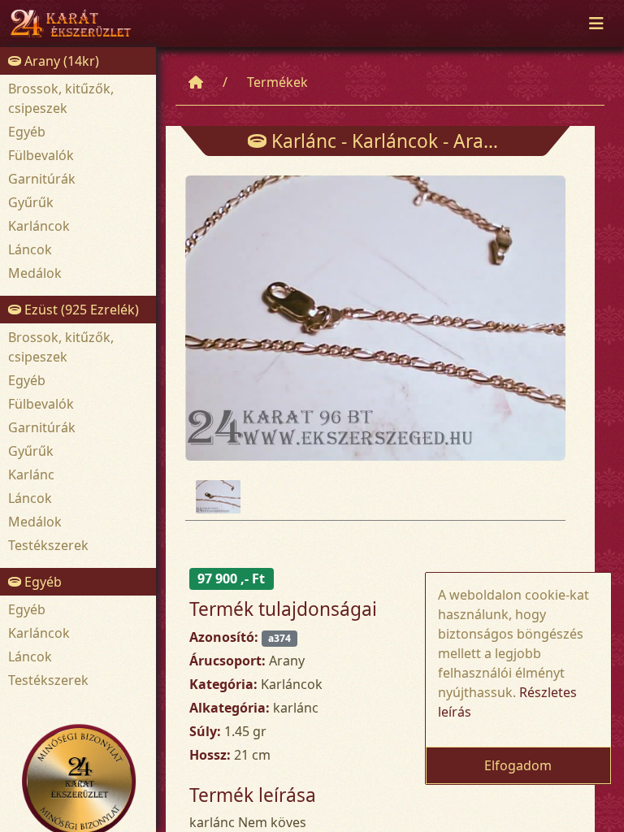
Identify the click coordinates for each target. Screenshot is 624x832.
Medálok (35, 273)
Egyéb (27, 132)
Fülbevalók (41, 155)
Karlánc (31, 474)
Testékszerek (48, 545)
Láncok (30, 249)
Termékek (277, 82)
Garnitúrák (42, 179)
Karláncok (39, 226)
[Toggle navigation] (596, 23)
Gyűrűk (31, 202)
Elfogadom (518, 765)
